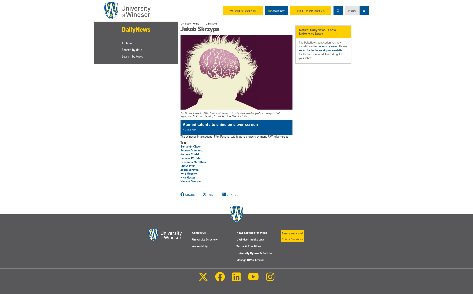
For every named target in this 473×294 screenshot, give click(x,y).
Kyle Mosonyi (189, 174)
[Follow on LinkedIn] (236, 279)
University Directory (205, 239)
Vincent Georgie (191, 181)
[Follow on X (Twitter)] (203, 279)
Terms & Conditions (248, 246)
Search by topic (132, 56)
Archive (127, 43)
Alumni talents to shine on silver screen (220, 124)
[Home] (127, 10)
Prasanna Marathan (193, 162)
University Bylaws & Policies (254, 253)
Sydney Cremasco (192, 150)
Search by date (132, 50)
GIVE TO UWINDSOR (311, 11)
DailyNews (136, 29)
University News (327, 46)
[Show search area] (338, 10)
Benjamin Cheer (191, 146)
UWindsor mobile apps (250, 239)
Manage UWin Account (250, 260)
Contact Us (199, 233)
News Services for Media (252, 233)
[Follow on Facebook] (220, 279)
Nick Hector (188, 177)
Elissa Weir (188, 166)
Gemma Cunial (190, 154)
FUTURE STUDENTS (242, 11)
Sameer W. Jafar (191, 158)
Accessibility (200, 246)
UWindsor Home (190, 23)
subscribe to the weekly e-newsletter (321, 50)
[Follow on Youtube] (253, 279)
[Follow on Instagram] (270, 279)
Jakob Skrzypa (190, 170)
